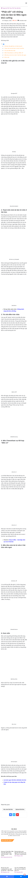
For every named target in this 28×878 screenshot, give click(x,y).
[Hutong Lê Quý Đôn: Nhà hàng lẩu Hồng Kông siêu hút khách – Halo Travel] (7, 846)
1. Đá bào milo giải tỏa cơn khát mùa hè (13, 46)
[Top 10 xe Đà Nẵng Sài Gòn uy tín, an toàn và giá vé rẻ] (21, 862)
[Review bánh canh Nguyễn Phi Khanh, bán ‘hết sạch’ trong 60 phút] (21, 846)
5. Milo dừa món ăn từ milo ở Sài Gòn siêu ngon (15, 55)
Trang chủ (4, 8)
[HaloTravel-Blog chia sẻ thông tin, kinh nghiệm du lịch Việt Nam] (14, 3)
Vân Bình (14, 829)
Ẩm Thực (10, 8)
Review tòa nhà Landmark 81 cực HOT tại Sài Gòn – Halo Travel (7, 869)
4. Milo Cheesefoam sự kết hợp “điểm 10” (13, 52)
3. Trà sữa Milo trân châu (9, 50)
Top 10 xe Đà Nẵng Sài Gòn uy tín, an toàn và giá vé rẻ (20, 869)
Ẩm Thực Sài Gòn (16, 8)
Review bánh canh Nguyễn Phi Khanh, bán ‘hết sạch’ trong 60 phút (20, 853)
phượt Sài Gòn (20, 809)
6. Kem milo (6, 57)
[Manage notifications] (24, 875)
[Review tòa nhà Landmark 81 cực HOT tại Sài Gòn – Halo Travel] (7, 862)
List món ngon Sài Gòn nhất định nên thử (15, 780)
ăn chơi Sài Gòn (8, 809)
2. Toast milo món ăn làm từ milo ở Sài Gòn (14, 48)
